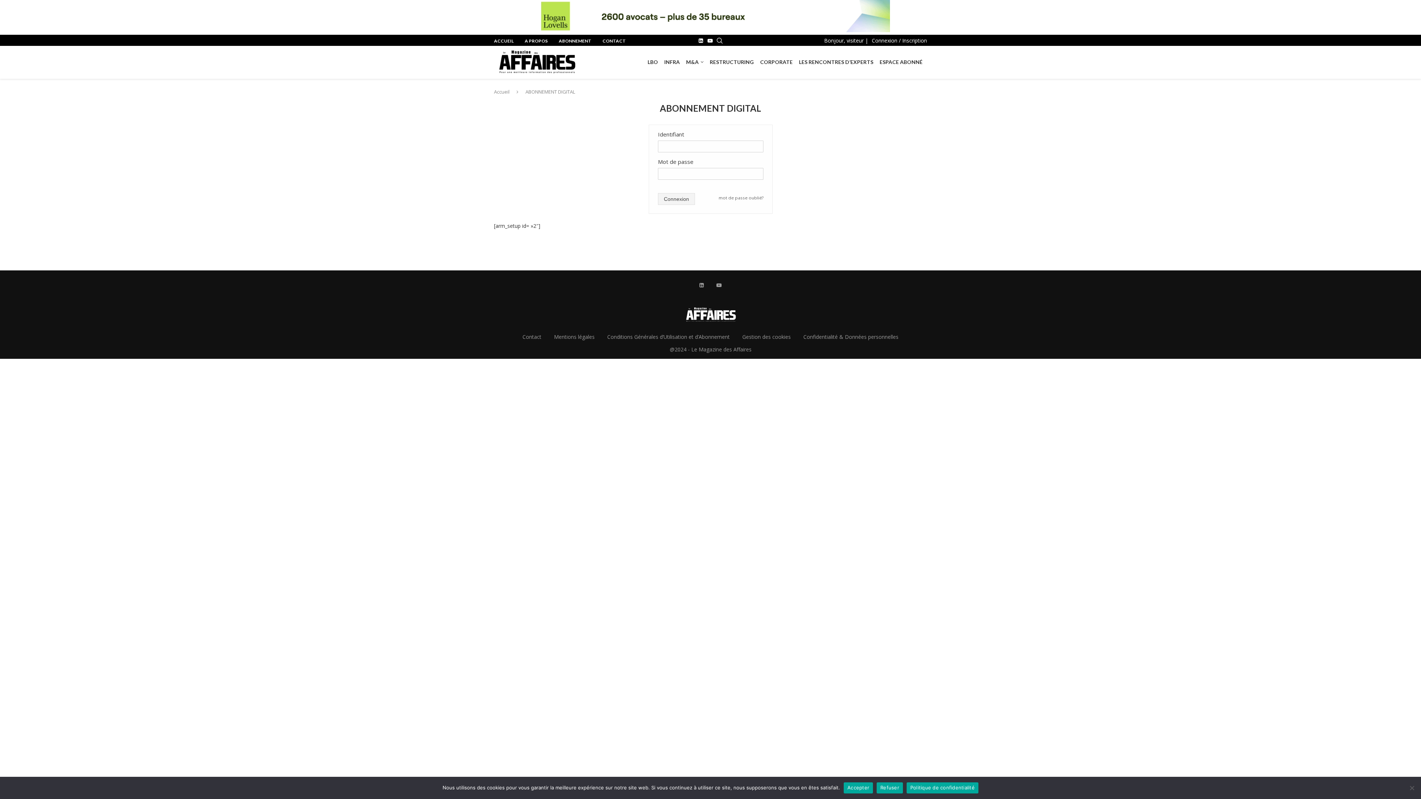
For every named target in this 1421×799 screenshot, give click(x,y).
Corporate (776, 62)
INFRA (672, 62)
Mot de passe (675, 161)
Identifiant (671, 134)
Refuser (889, 787)
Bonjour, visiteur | (846, 40)
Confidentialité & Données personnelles (850, 336)
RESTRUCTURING (732, 62)
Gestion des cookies (766, 336)
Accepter (858, 787)
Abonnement (575, 41)
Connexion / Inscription (899, 40)
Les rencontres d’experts (836, 62)
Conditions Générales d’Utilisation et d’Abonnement (668, 336)
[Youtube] (710, 41)
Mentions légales (574, 336)
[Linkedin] (700, 41)
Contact (614, 41)
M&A (692, 62)
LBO (653, 62)
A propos (536, 41)
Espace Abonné (901, 62)
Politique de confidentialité (942, 787)
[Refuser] (1411, 788)
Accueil (504, 41)
